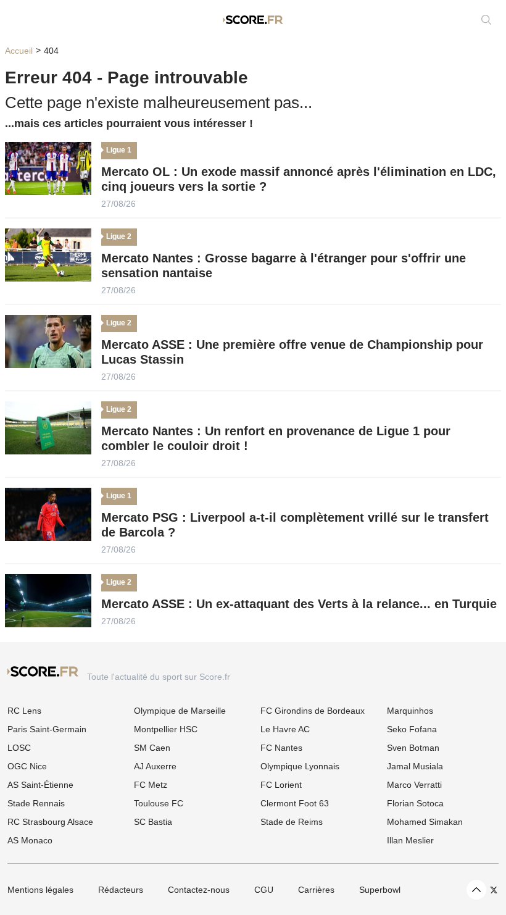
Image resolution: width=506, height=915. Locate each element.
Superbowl (379, 890)
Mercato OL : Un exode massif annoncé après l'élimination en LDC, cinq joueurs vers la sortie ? (298, 179)
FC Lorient (281, 785)
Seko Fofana (412, 729)
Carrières (316, 890)
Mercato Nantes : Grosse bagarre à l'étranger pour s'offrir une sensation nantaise (283, 265)
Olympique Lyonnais (299, 766)
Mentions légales (40, 890)
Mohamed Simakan (425, 822)
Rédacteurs (120, 890)
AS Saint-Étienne (40, 785)
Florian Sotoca (415, 803)
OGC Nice (27, 766)
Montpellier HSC (165, 729)
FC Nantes (281, 748)
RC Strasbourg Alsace (50, 822)
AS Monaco (29, 840)
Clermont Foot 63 (294, 803)
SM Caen (152, 748)
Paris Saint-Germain (46, 729)
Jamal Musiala (415, 766)
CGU (263, 890)
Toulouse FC (158, 803)
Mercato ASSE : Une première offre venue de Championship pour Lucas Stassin (292, 352)
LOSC (19, 748)
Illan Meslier (410, 840)
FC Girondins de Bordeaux (312, 711)
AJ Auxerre (155, 766)
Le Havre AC (285, 729)
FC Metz (150, 785)
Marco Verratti (414, 785)
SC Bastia (153, 822)
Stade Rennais (36, 803)
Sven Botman (413, 748)
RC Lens (24, 711)
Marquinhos (410, 711)
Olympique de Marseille (180, 711)
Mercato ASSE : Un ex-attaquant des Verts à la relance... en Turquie (299, 604)
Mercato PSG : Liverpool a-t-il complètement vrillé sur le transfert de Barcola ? (295, 525)
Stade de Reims (291, 822)
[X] (494, 890)
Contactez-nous (199, 890)
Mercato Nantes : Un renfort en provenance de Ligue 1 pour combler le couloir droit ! (275, 438)
